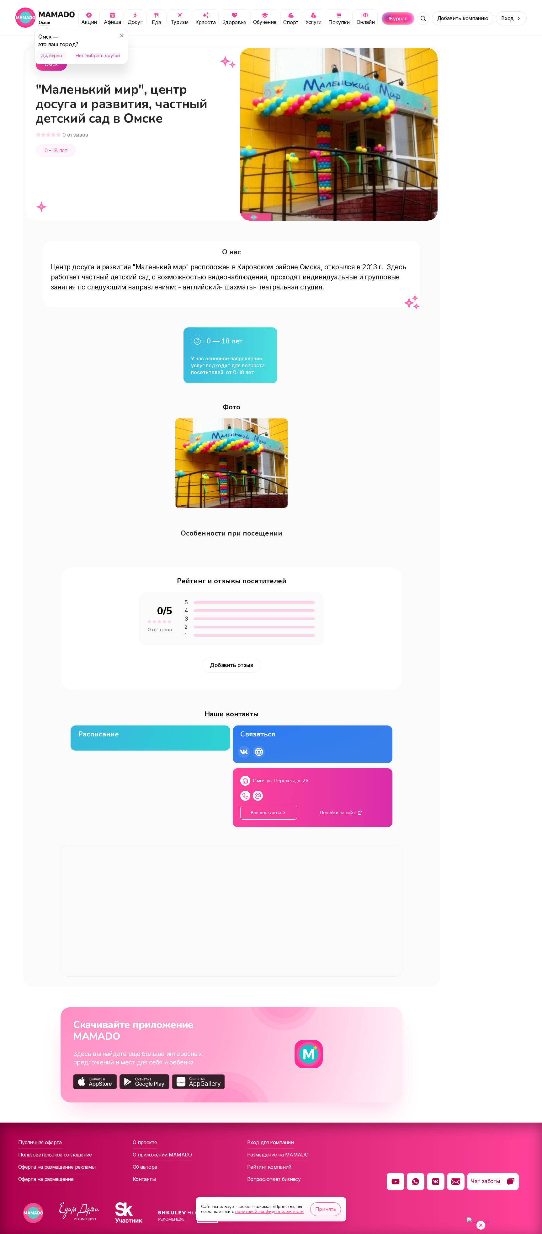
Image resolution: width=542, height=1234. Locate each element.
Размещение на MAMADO (277, 1154)
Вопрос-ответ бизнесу (273, 1179)
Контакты (144, 1179)
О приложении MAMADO (162, 1154)
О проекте (145, 1142)
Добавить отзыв (231, 665)
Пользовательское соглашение (55, 1154)
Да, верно (51, 55)
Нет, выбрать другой (97, 55)
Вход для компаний (270, 1142)
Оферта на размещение (45, 1179)
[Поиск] (423, 18)
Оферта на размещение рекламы (56, 1167)
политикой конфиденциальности (269, 1212)
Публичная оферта (40, 1142)
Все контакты (266, 812)
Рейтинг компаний (269, 1167)
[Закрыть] (121, 35)
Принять (325, 1209)
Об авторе (145, 1167)
